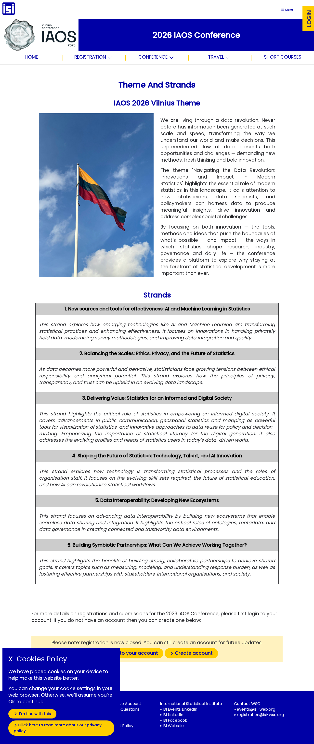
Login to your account (132, 653)
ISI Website (173, 726)
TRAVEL (216, 57)
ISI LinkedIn (173, 715)
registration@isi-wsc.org (260, 715)
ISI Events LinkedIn (180, 709)
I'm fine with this (34, 714)
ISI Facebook (175, 720)
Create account (194, 653)
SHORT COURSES (282, 57)
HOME (31, 57)
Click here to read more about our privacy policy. (58, 728)
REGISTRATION (90, 57)
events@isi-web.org (256, 709)
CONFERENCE (153, 57)
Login (309, 18)
